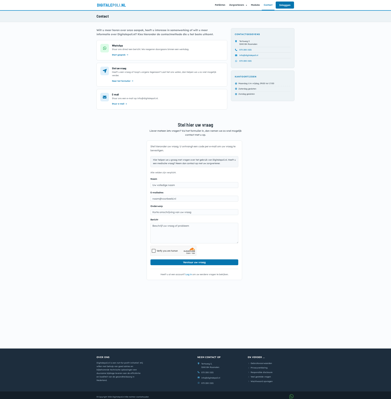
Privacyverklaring (259, 370)
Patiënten (220, 5)
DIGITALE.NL (111, 5)
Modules (255, 5)
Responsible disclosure (261, 375)
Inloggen (285, 5)
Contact (268, 5)
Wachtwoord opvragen (262, 384)
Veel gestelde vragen (261, 379)
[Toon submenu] (247, 5)
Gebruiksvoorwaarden (261, 366)
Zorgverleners (236, 5)
